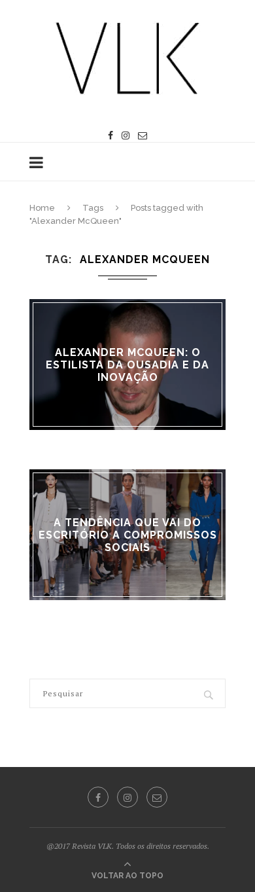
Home (42, 208)
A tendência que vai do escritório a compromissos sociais (128, 534)
